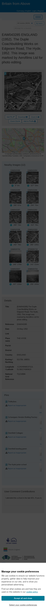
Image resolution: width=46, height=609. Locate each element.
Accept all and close (23, 598)
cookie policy (32, 591)
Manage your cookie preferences (20, 571)
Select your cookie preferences (23, 604)
